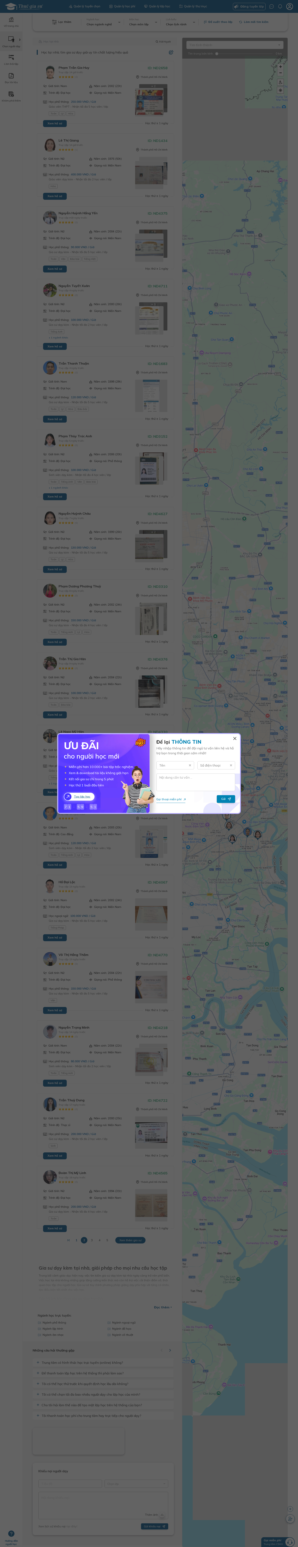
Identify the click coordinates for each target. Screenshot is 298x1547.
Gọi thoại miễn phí (168, 799)
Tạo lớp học (82, 796)
